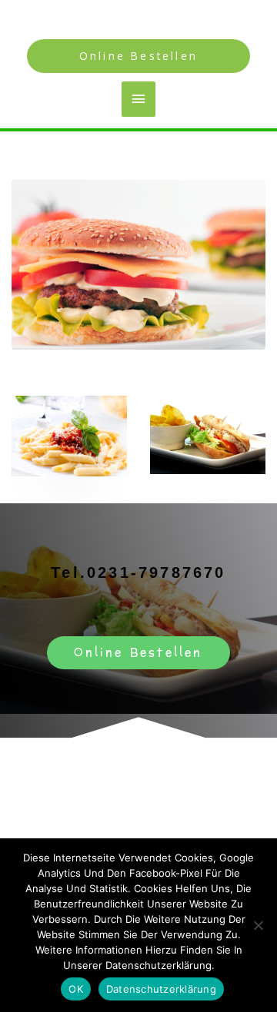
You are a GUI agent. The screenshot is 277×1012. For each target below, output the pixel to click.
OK (75, 989)
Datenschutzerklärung (161, 989)
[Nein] (257, 925)
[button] (139, 56)
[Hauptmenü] (138, 99)
